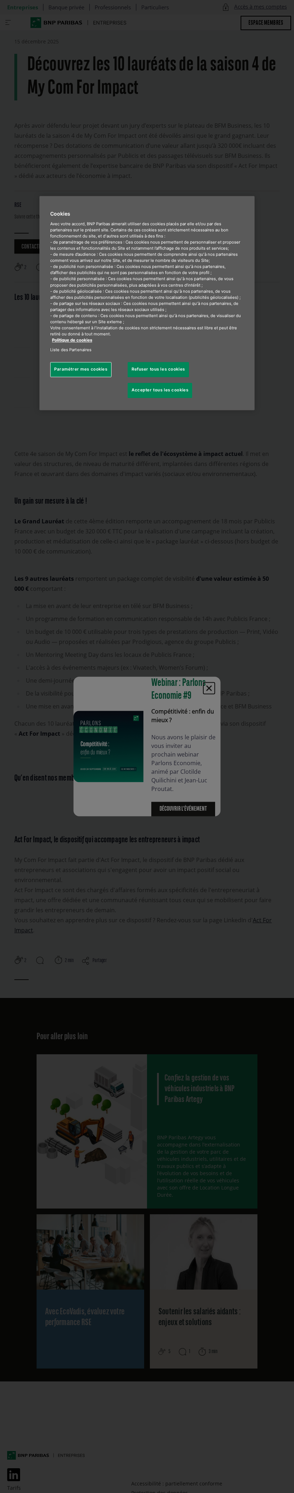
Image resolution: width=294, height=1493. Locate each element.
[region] (147, 303)
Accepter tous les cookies (160, 390)
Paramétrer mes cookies (81, 369)
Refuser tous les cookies (158, 369)
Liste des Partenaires (70, 350)
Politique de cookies (72, 340)
